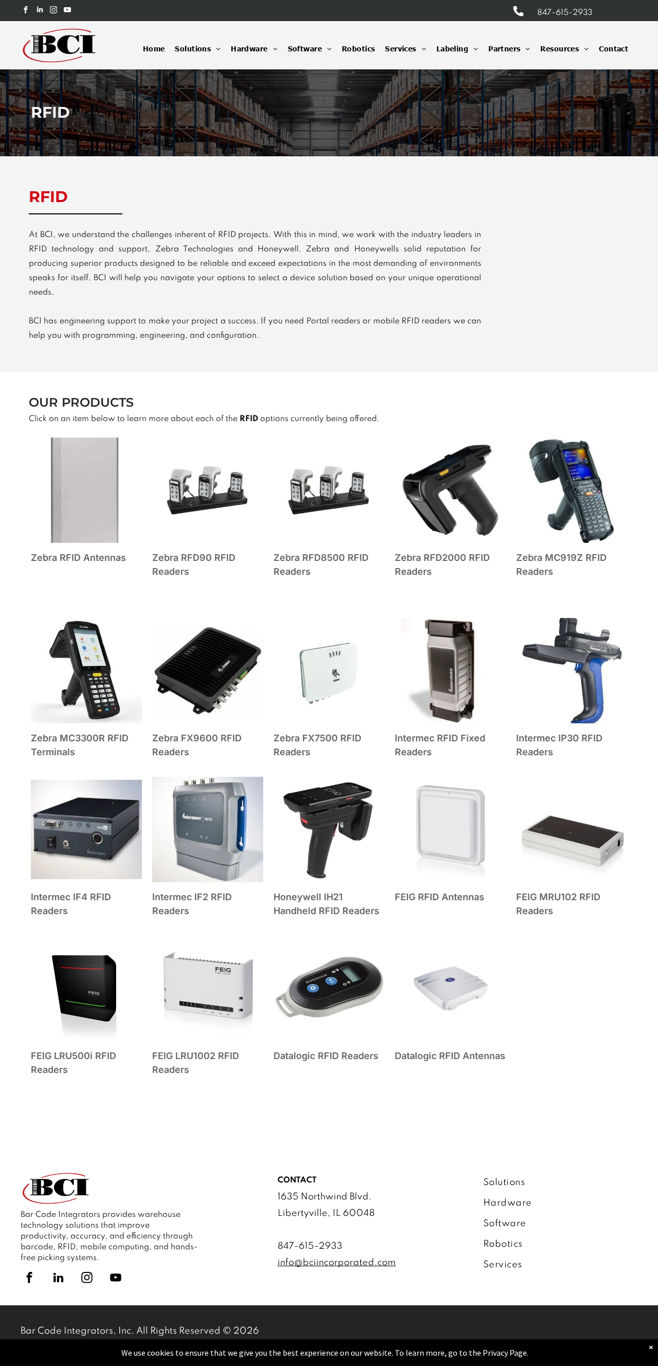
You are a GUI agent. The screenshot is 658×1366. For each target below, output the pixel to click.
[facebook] (26, 11)
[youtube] (67, 11)
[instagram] (53, 11)
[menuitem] (149, 48)
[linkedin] (39, 11)
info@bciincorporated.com (337, 1262)
